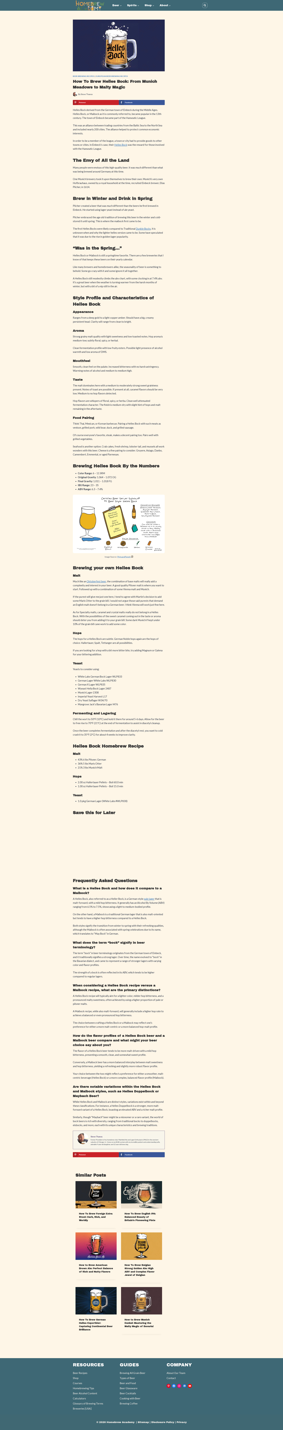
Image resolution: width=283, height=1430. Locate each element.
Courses (77, 1383)
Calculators (79, 1398)
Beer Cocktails (128, 1393)
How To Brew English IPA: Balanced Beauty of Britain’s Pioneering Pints (140, 1216)
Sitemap (143, 1422)
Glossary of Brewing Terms (88, 1403)
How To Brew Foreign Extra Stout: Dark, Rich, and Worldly (96, 1216)
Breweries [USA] (82, 1408)
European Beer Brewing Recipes (112, 76)
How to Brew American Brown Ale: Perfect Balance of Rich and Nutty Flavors (96, 1268)
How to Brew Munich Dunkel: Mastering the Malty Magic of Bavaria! (139, 1323)
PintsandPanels (124, 557)
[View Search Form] (204, 5)
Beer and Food (128, 1383)
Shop (75, 1378)
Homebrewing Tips (83, 1388)
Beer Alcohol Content (85, 1393)
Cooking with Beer (130, 1398)
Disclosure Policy (162, 1422)
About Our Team (176, 1372)
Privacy (182, 1422)
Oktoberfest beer (96, 581)
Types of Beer (127, 1378)
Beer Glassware (128, 1388)
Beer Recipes (80, 1372)
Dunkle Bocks (143, 228)
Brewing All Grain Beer (132, 1372)
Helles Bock (120, 144)
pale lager (149, 898)
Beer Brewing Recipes (83, 76)
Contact (171, 1378)
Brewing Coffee (129, 1403)
